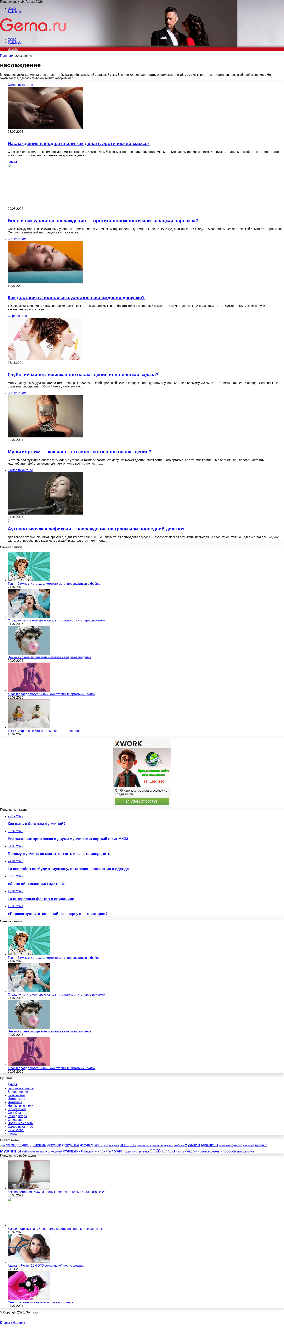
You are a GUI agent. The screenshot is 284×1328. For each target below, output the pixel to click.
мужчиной (248, 1145)
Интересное (16, 1098)
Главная (6, 55)
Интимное (15, 1102)
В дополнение (18, 1091)
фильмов (248, 1151)
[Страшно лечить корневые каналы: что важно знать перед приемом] (29, 617)
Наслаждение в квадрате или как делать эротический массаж (79, 143)
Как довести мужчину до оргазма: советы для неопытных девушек (55, 1228)
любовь (179, 1145)
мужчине (236, 1145)
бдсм (2, 1145)
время (10, 1145)
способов (228, 1151)
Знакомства (16, 1095)
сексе (180, 1151)
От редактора (17, 1116)
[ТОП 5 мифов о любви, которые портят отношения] (29, 727)
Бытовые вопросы (21, 1088)
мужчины (10, 1151)
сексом (191, 1151)
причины (143, 1151)
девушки (70, 1144)
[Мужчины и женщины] (33, 32)
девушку (86, 1145)
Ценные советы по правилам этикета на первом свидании (49, 657)
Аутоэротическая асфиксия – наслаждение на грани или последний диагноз (96, 528)
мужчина (209, 1144)
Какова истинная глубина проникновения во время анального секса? (57, 1192)
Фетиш (12, 1133)
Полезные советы (20, 1123)
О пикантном (17, 1109)
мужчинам (224, 1145)
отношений (55, 1151)
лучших (168, 1145)
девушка (38, 1144)
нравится (34, 1152)
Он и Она (14, 1112)
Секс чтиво (16, 1130)
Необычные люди (20, 1105)
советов (204, 1151)
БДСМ (12, 1084)
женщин (101, 1145)
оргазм (43, 1152)
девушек (22, 1145)
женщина (114, 1145)
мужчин (192, 1144)
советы (215, 1151)
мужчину (261, 1145)
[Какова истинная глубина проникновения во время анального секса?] (29, 1188)
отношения (73, 1151)
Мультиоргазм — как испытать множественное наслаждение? (79, 451)
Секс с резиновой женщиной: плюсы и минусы (41, 1302)
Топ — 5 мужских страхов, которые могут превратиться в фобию (54, 583)
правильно (130, 1151)
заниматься (144, 1145)
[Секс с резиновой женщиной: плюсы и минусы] (29, 1298)
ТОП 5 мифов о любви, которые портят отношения (44, 730)
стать (239, 1152)
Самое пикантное (20, 1126)
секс (155, 1150)
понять (105, 1151)
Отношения (16, 1119)
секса (168, 1151)
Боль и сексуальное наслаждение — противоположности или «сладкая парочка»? (103, 220)
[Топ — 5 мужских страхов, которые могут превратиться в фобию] (29, 580)
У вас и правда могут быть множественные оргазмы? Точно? (51, 694)
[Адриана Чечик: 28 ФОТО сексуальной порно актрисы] (29, 1262)
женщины (128, 1145)
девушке (54, 1145)
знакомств (157, 1145)
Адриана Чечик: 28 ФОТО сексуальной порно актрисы (46, 1265)
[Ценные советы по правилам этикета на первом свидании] (29, 653)
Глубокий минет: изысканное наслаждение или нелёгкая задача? (83, 374)
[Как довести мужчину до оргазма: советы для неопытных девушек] (29, 1225)
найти (26, 1151)
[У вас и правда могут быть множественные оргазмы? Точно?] (29, 690)
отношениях (91, 1151)
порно (116, 1151)
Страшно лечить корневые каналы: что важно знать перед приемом (56, 620)
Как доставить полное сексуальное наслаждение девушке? (76, 297)
